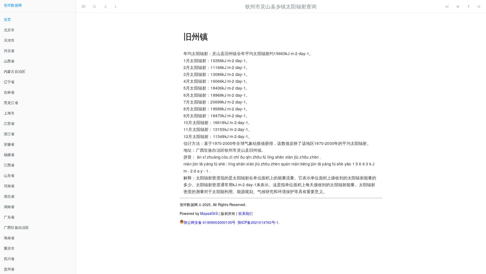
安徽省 (9, 144)
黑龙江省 (11, 102)
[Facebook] (468, 6)
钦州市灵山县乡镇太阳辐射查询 (281, 6)
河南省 (9, 185)
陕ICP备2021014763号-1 (258, 222)
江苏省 (9, 123)
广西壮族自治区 (16, 227)
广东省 (9, 216)
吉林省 (9, 92)
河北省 (9, 50)
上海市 (9, 112)
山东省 (9, 175)
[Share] (478, 6)
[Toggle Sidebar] (83, 6)
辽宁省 (9, 81)
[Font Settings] (105, 6)
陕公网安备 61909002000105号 (209, 222)
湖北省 (9, 196)
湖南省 (9, 206)
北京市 (9, 29)
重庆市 (9, 248)
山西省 (9, 60)
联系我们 (245, 213)
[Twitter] (458, 6)
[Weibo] (447, 6)
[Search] (94, 6)
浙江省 (9, 133)
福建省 (9, 154)
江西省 (9, 164)
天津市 (9, 40)
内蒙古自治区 (14, 71)
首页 (7, 19)
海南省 (9, 237)
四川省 (9, 258)
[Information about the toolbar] (115, 6)
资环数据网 (13, 5)
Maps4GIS (209, 213)
